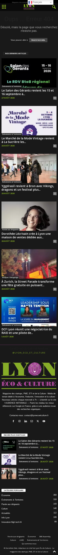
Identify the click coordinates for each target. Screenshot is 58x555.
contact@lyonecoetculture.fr (36, 415)
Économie (5, 495)
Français (37, 2)
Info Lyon (5, 518)
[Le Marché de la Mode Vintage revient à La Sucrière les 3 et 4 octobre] (29, 120)
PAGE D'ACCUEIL (38, 40)
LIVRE (21, 540)
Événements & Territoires (11, 86)
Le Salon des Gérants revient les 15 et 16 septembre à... (27, 92)
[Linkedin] (26, 421)
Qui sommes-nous (29, 544)
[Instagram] (20, 421)
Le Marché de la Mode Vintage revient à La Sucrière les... (27, 140)
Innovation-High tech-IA (11, 522)
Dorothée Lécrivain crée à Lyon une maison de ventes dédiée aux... (26, 235)
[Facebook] (14, 421)
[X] (38, 421)
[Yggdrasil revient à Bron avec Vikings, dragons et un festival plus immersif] (29, 168)
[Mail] (32, 421)
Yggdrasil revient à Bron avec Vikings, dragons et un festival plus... (27, 188)
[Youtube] (44, 421)
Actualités (5, 513)
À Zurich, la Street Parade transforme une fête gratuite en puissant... (27, 283)
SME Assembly (45, 536)
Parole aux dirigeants (10, 230)
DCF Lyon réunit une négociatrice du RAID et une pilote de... (26, 331)
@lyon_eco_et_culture (29, 352)
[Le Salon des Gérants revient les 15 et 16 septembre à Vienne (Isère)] (29, 73)
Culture (4, 509)
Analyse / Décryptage (10, 277)
